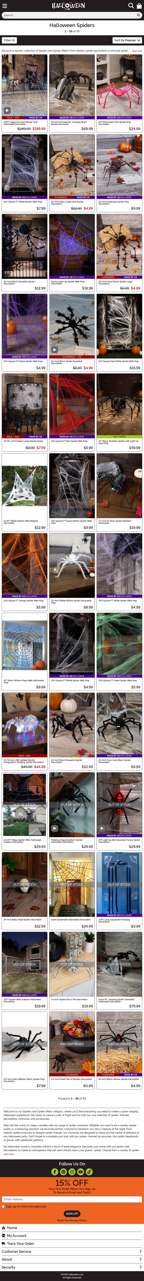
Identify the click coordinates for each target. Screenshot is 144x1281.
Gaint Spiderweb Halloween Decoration (71, 919)
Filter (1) (9, 40)
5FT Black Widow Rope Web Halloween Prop (24, 681)
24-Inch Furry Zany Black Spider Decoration (115, 761)
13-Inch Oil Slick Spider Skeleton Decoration (115, 522)
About (7, 1259)
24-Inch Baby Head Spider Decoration (23, 919)
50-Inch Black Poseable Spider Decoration (19, 282)
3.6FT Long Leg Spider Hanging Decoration (114, 920)
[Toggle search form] (131, 6)
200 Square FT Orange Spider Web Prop (24, 600)
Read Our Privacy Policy (72, 1220)
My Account (16, 1236)
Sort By (125, 40)
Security (8, 1267)
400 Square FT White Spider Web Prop (118, 600)
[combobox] (68, 15)
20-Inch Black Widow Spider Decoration (119, 1079)
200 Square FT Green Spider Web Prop (118, 680)
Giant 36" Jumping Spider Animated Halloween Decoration (116, 1000)
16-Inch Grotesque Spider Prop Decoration (114, 203)
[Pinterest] (63, 1171)
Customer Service (16, 1251)
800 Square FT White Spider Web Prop (23, 202)
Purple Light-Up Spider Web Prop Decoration (68, 282)
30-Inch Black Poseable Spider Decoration (66, 761)
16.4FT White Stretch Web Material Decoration (21, 522)
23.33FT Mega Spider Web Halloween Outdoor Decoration (22, 841)
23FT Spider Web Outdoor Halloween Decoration (22, 1000)
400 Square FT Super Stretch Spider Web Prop (71, 522)
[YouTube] (80, 1171)
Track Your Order (20, 1244)
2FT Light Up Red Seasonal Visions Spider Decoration (119, 841)
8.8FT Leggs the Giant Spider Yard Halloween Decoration (21, 123)
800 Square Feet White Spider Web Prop (119, 361)
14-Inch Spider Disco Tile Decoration (69, 999)
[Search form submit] (138, 15)
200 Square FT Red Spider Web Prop (69, 441)
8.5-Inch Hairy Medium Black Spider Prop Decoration (24, 1080)
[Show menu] (4, 6)
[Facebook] (54, 1171)
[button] (139, 6)
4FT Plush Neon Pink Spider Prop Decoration (115, 123)
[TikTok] (89, 1171)
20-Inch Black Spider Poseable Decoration (66, 362)
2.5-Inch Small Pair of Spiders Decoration (71, 1079)
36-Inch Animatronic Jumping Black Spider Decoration (69, 123)
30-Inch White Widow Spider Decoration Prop (71, 601)
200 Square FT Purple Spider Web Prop (23, 361)
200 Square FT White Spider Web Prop (70, 680)
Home (12, 1228)
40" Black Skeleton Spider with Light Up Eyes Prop (119, 442)
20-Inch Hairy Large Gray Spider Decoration (67, 203)
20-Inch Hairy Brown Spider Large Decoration (115, 282)
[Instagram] (72, 1171)
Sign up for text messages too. (26, 1206)
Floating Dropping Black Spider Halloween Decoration (67, 841)
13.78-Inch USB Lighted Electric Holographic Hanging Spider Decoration (24, 761)
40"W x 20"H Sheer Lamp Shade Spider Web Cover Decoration (23, 441)
